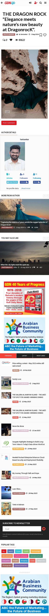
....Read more (25, 188)
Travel (18, 551)
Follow (23, 182)
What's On (41, 561)
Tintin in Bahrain (18, 504)
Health (26, 551)
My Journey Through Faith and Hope (25, 473)
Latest (24, 355)
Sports (10, 551)
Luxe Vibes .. (16, 489)
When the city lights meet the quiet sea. (15, 264)
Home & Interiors (21, 565)
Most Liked (41, 355)
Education (6, 561)
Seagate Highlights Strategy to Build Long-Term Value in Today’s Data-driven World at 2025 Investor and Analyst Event (28, 444)
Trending (8, 355)
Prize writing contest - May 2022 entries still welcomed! (28, 364)
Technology (36, 551)
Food (32, 561)
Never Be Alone (18, 426)
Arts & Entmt (7, 556)
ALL (4, 551)
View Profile (12, 182)
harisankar (24, 34)
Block (36, 182)
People (15, 561)
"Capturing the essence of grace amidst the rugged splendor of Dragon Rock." (24, 223)
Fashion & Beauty (21, 556)
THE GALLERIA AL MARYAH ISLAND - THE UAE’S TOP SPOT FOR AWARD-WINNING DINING (29, 396)
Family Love (16, 379)
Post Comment (9, 122)
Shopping (24, 561)
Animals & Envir (36, 556)
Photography (7, 565)
